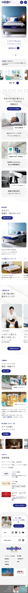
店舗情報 (7, 564)
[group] (14, 27)
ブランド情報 (11, 462)
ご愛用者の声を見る (14, 348)
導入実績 (19, 556)
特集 (18, 561)
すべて (3, 462)
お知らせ (7, 561)
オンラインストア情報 (8, 464)
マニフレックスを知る (14, 108)
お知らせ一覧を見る (19, 505)
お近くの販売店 (7, 417)
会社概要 (9, 589)
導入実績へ (6, 434)
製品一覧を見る (7, 217)
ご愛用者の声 (20, 558)
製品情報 (19, 462)
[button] (2, 75)
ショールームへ (19, 525)
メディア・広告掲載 (7, 467)
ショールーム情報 (21, 464)
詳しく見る (6, 371)
